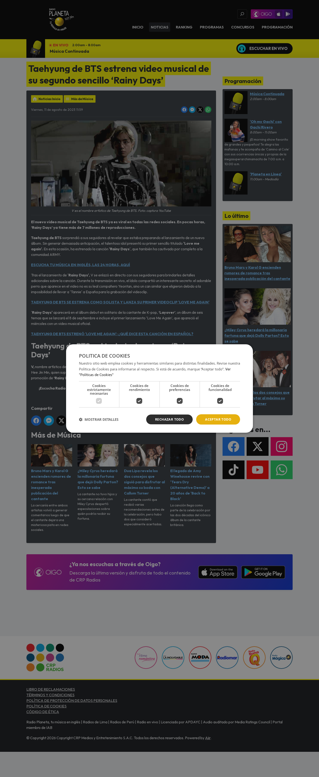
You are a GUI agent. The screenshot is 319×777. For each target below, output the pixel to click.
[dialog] (159, 388)
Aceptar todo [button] (218, 419)
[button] (98, 419)
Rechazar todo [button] (169, 419)
